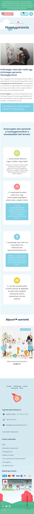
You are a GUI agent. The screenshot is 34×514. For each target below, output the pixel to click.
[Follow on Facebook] (3, 506)
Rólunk (25, 386)
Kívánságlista (6, 462)
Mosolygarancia (7, 452)
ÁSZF (3, 445)
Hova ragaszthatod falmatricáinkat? (14, 459)
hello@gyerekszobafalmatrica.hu (16, 425)
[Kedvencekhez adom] (19, 355)
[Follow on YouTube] (6, 506)
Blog (21, 388)
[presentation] (3, 348)
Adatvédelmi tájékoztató (10, 432)
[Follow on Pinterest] (9, 506)
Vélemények (17, 386)
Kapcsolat (14, 388)
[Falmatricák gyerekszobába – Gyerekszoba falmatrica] (7, 14)
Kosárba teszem (15, 355)
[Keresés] (26, 14)
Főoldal (12, 23)
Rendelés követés (7, 466)
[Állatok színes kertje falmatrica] (17, 342)
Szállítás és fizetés (8, 455)
